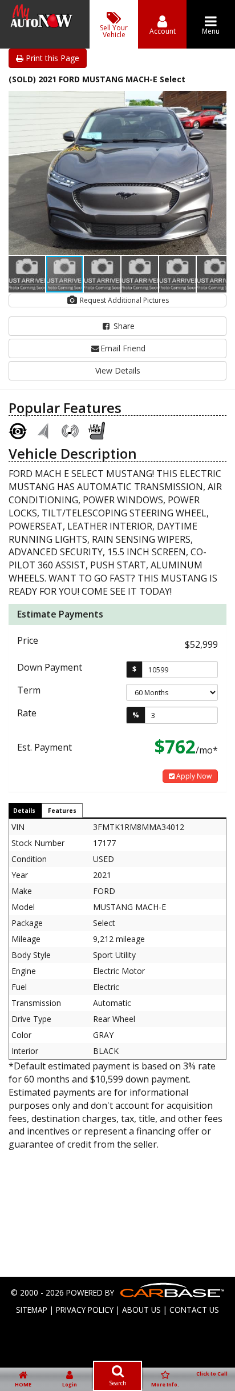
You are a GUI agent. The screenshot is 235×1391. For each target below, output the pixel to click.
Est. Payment (44, 747)
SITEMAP (31, 1309)
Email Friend (122, 348)
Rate (27, 713)
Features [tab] (62, 811)
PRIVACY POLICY (85, 1309)
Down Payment (49, 667)
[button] (216, 101)
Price (27, 640)
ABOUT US (141, 1309)
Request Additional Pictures (123, 300)
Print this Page (51, 58)
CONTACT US (194, 1309)
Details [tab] (24, 811)
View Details (117, 370)
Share (123, 325)
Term (28, 690)
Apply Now (193, 776)
